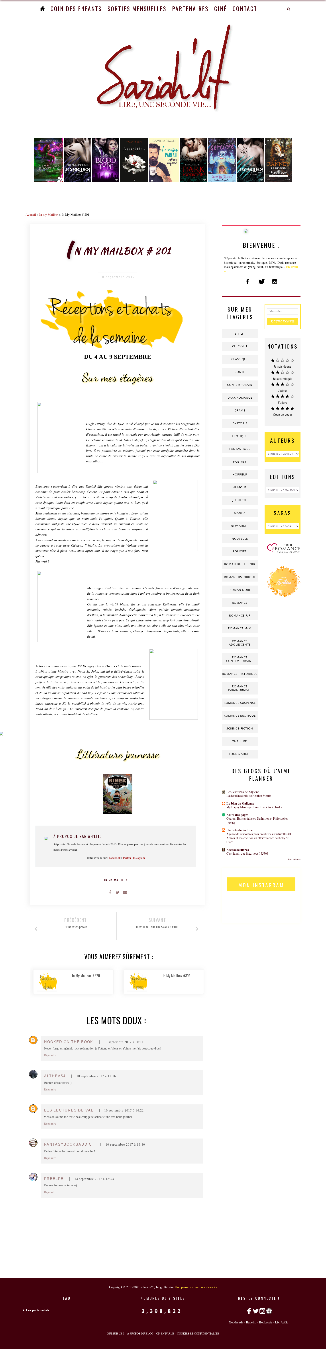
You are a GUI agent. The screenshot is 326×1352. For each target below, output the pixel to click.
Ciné (220, 8)
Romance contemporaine (239, 659)
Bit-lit (239, 334)
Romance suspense (240, 703)
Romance (239, 603)
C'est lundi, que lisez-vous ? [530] (247, 853)
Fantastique (239, 449)
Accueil (31, 214)
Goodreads (236, 1322)
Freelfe (54, 1179)
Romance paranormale (239, 688)
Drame (239, 410)
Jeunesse (240, 500)
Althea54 (55, 1076)
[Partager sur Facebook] (110, 892)
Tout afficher (294, 859)
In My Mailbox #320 (86, 975)
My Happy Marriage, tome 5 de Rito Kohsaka (254, 807)
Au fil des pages (237, 814)
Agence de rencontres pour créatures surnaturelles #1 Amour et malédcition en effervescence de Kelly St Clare (258, 838)
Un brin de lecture (239, 830)
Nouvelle (240, 539)
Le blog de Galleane (240, 803)
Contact (245, 8)
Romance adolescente (240, 643)
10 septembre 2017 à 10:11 (123, 1042)
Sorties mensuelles (137, 8)
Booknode (265, 1322)
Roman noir (240, 590)
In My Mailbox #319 (176, 975)
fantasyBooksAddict (69, 1144)
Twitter (127, 858)
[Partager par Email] (125, 892)
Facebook (115, 858)
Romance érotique (240, 716)
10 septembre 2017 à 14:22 (124, 1110)
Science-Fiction (239, 728)
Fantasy (240, 462)
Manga (239, 513)
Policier (240, 551)
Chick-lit (239, 346)
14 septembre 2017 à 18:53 (94, 1179)
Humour (240, 487)
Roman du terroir (239, 564)
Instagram (139, 858)
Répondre (50, 1055)
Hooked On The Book (68, 1042)
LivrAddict (282, 1322)
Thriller (239, 741)
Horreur (239, 474)
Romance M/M (239, 628)
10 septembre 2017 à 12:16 (96, 1076)
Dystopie (239, 423)
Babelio (251, 1322)
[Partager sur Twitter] (117, 892)
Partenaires (190, 8)
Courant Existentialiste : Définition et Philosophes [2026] (257, 820)
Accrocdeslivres (237, 849)
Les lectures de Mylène (242, 791)
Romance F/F (239, 615)
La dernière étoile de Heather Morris (248, 795)
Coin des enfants (76, 8)
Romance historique (239, 674)
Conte (240, 372)
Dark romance (240, 398)
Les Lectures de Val (68, 1110)
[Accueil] (42, 8)
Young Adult (240, 754)
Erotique (239, 436)
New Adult (240, 526)
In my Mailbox (48, 214)
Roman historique (240, 577)
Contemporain (239, 385)
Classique (239, 359)
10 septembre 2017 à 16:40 (125, 1144)
